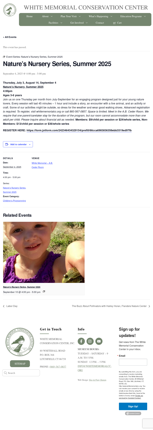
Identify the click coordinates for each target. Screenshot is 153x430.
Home (29, 16)
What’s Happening (98, 16)
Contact (100, 22)
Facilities (53, 22)
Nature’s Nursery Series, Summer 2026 (21, 286)
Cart (119, 22)
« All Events (9, 37)
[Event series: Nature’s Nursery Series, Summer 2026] (44, 291)
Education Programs (131, 16)
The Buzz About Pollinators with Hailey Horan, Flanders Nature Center (109, 306)
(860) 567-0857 (57, 366)
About (45, 16)
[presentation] (44, 252)
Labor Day (11, 306)
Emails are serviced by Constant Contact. (131, 396)
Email (122, 356)
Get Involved (77, 22)
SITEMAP (20, 363)
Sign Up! (133, 406)
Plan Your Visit (69, 16)
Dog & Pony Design (97, 379)
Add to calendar (18, 144)
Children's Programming (14, 200)
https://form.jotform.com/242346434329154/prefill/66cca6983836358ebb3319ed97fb (79, 130)
